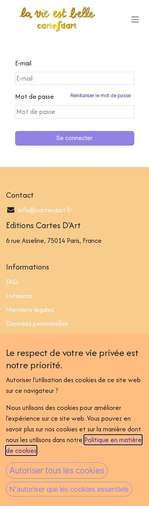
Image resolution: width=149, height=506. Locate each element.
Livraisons (19, 295)
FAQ (12, 282)
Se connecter (74, 138)
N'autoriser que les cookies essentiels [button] (69, 489)
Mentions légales (30, 309)
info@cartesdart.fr (45, 210)
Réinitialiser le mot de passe (100, 95)
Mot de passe (73, 96)
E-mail (23, 63)
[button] (57, 470)
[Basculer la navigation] (135, 19)
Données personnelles (37, 323)
